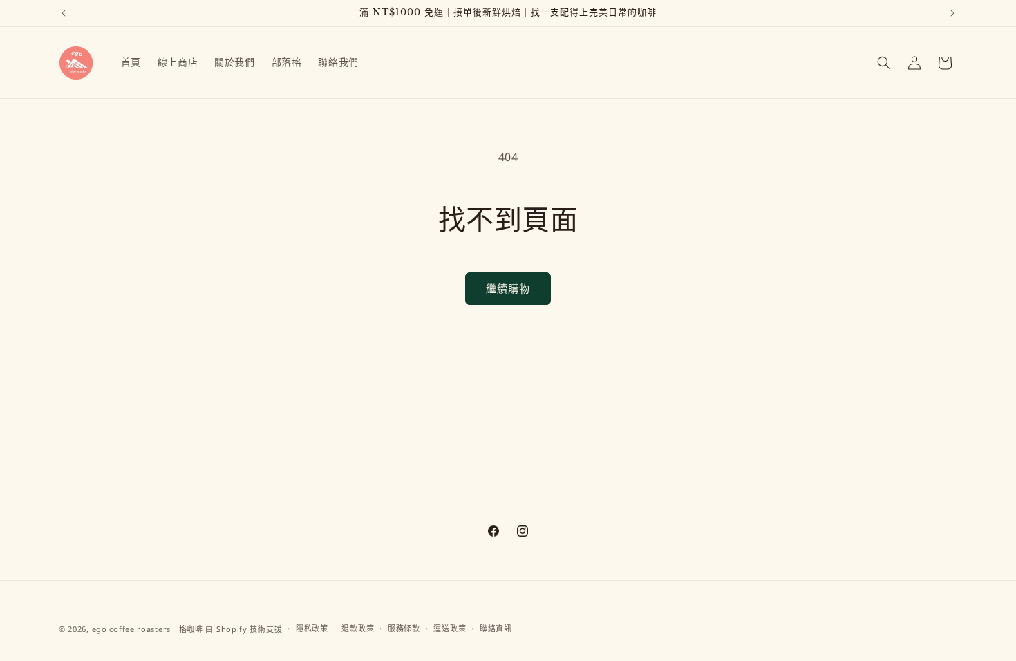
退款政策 (357, 628)
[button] (884, 63)
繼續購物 (508, 288)
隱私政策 (312, 628)
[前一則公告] (63, 13)
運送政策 (449, 628)
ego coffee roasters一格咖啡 (147, 629)
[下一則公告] (952, 13)
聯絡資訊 (496, 628)
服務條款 (404, 628)
